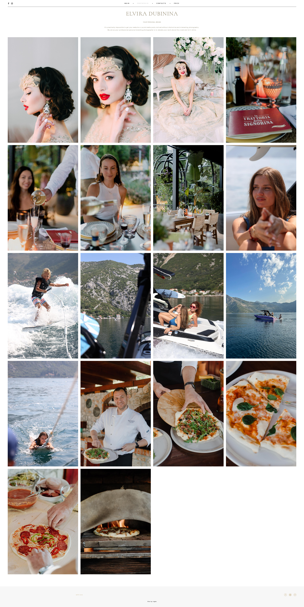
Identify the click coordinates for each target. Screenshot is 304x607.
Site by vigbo (152, 601)
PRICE (176, 3)
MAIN (127, 3)
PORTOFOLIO (143, 3)
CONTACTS (161, 3)
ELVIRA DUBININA (152, 14)
